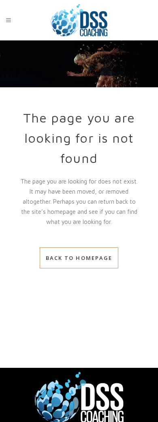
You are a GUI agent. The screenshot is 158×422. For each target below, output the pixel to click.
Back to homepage (79, 258)
